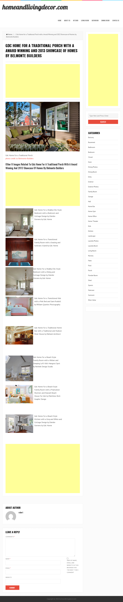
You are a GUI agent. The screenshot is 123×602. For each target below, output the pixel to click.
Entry (90, 177)
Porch (90, 271)
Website (9, 577)
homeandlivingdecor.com (35, 7)
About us (67, 20)
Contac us (115, 20)
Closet (90, 157)
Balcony (91, 137)
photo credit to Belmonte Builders (20, 158)
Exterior (90, 182)
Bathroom (95, 20)
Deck (90, 162)
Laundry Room (93, 246)
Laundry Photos (93, 241)
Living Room (85, 20)
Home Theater (93, 221)
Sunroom (91, 295)
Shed (90, 280)
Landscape (91, 236)
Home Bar (91, 206)
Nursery (90, 256)
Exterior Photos (93, 187)
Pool (89, 266)
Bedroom (91, 152)
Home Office (92, 216)
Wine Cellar (92, 300)
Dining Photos (93, 167)
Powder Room (93, 275)
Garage (90, 197)
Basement (91, 142)
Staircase (91, 290)
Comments (10, 537)
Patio (90, 261)
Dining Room (105, 20)
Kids (89, 226)
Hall (89, 202)
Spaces (90, 285)
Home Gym (92, 211)
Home (59, 20)
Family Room (92, 192)
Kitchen (75, 20)
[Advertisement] (43, 81)
